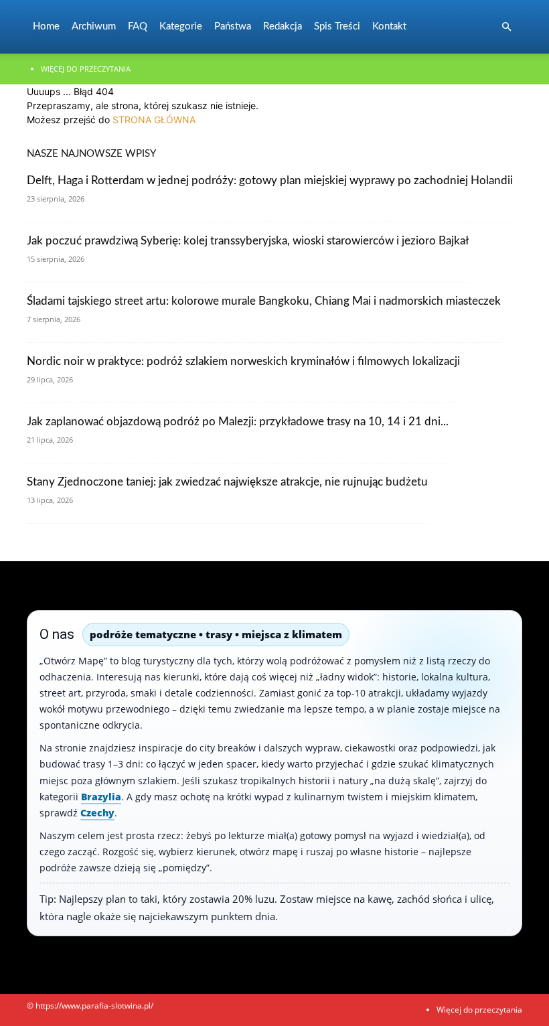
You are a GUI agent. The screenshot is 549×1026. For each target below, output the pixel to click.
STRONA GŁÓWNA (153, 119)
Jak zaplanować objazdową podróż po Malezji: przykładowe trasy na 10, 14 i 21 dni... (238, 421)
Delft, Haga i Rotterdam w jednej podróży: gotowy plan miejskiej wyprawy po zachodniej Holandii (270, 180)
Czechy (97, 812)
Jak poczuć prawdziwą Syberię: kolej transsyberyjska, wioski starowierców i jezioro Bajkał (248, 240)
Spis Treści (337, 26)
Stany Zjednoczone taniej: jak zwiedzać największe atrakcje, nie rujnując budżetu (227, 482)
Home (46, 26)
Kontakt (389, 26)
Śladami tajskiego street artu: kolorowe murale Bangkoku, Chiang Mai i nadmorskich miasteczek (264, 301)
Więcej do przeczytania (86, 69)
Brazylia (101, 796)
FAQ (137, 26)
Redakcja (282, 26)
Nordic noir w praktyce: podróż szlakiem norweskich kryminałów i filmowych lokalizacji (243, 361)
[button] (506, 27)
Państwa (232, 26)
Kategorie (180, 26)
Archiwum (94, 26)
